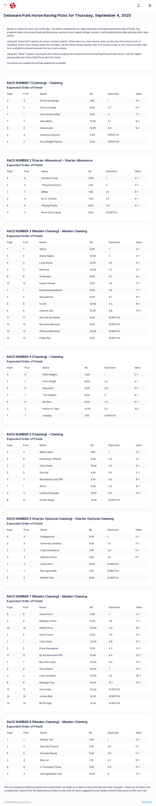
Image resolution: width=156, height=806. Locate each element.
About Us (147, 802)
